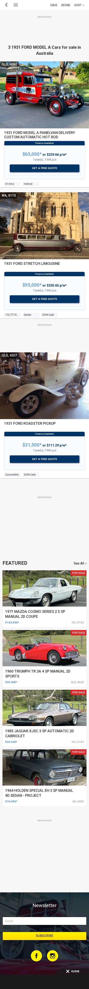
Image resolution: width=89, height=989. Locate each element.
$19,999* (11, 801)
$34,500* (11, 741)
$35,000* (11, 682)
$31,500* (32, 445)
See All (79, 563)
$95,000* (32, 285)
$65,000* (32, 154)
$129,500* (12, 622)
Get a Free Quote (44, 168)
